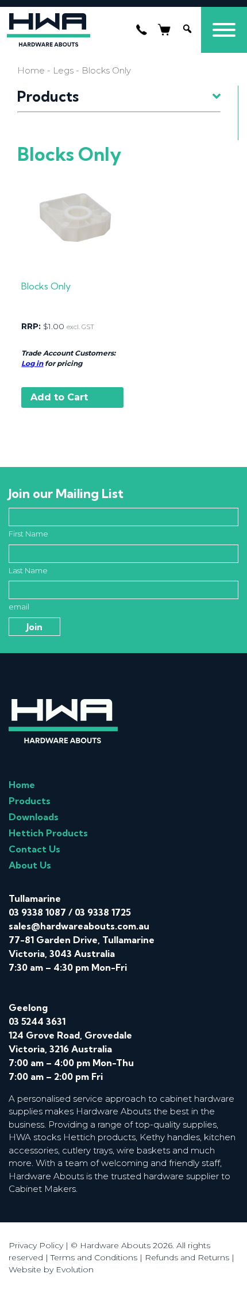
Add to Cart (59, 397)
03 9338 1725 (103, 912)
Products (30, 800)
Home (31, 70)
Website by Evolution (51, 1269)
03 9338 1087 (37, 912)
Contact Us (34, 849)
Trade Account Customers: (68, 353)
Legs (63, 70)
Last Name (28, 570)
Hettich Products (48, 833)
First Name (28, 533)
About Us (30, 865)
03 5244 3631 (37, 1021)
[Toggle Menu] (224, 30)
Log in (32, 363)
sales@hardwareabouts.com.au (79, 926)
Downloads (34, 817)
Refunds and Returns (187, 1257)
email (19, 606)
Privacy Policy (36, 1245)
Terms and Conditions (94, 1257)
